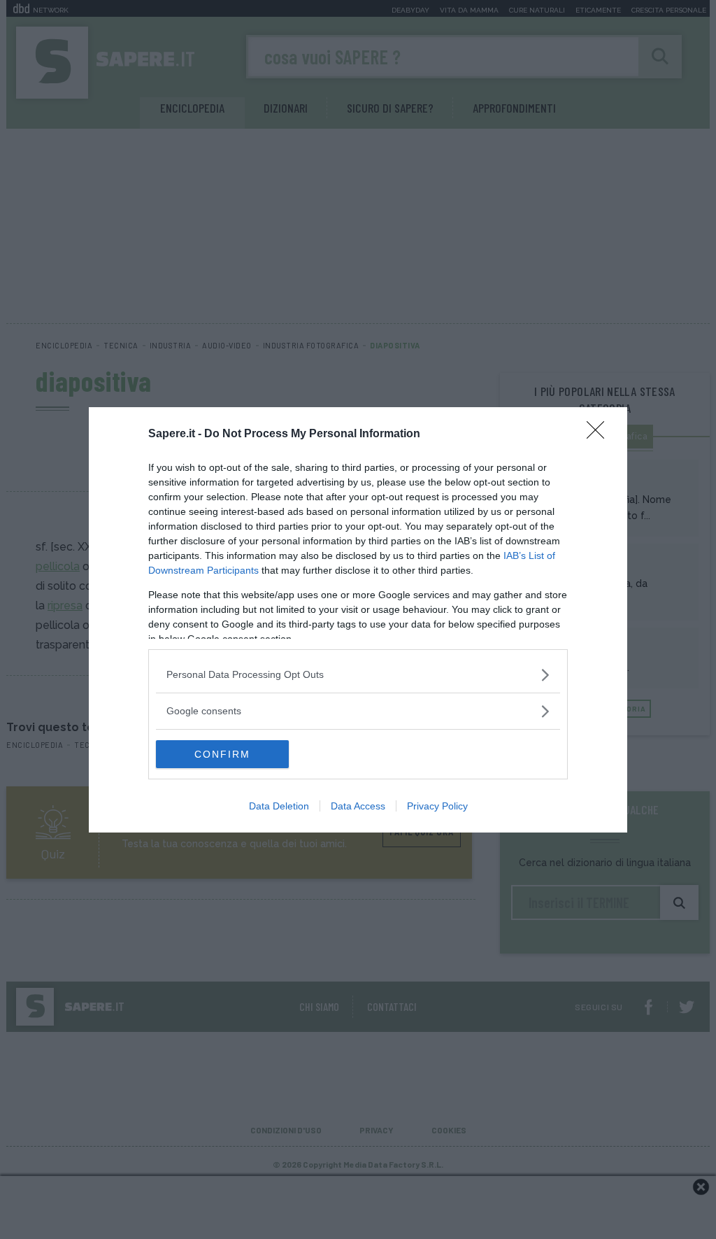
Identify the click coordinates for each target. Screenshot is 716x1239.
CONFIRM (222, 754)
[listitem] (358, 674)
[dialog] (358, 620)
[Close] (600, 434)
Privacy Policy (437, 806)
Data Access (358, 806)
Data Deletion (279, 806)
